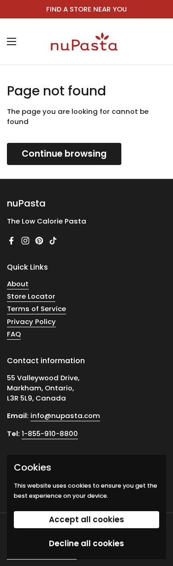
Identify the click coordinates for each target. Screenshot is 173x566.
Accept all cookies (86, 519)
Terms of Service (36, 308)
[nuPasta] (84, 41)
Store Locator (31, 296)
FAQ (14, 334)
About (18, 284)
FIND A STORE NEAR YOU (86, 9)
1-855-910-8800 (50, 433)
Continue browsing (64, 153)
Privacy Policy (31, 321)
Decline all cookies (86, 543)
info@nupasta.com (65, 415)
